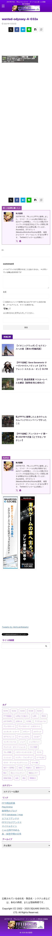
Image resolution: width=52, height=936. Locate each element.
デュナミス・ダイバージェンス (15, 747)
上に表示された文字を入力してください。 (19, 313)
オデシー (26, 731)
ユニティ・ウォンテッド (24, 757)
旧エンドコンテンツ (18, 773)
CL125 (22, 711)
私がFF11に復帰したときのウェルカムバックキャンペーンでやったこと (31, 420)
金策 (17, 778)
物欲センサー (33, 773)
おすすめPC (8, 721)
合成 (20, 768)
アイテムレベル (40, 721)
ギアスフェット (9, 737)
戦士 (5, 773)
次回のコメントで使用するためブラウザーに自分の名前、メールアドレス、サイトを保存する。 (24, 303)
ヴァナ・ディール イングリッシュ (16, 762)
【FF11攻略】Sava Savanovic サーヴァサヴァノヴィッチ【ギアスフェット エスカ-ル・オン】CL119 (32, 365)
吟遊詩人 (29, 768)
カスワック (37, 731)
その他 (28, 721)
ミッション (7, 757)
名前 (4, 292)
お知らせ (19, 721)
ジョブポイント (34, 742)
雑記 (24, 778)
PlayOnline (7, 807)
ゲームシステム (24, 737)
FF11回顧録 (8, 716)
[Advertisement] (26, 43)
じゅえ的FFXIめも (11, 830)
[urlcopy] (41, 29)
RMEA (44, 716)
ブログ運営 (33, 747)
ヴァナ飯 (35, 762)
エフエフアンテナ (10, 818)
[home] (20, 241)
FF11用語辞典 (8, 803)
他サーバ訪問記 (9, 768)
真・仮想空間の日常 (11, 834)
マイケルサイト (9, 826)
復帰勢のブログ (9, 811)
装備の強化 (7, 778)
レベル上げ (41, 757)
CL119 (6, 711)
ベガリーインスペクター (24, 752)
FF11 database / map (12, 814)
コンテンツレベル (10, 742)
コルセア (36, 737)
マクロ (39, 752)
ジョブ (22, 742)
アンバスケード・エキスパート (30, 726)
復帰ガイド (40, 768)
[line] (29, 29)
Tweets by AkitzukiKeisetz (15, 627)
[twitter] (10, 29)
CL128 (31, 711)
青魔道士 (33, 778)
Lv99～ (35, 716)
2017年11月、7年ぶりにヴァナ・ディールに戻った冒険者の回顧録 (26, 919)
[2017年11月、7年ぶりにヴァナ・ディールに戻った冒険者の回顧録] (26, 9)
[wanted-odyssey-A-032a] (23, 29)
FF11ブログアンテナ (12, 822)
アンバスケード (9, 726)
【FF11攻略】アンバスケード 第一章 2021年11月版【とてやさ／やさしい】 (31, 436)
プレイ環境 (7, 752)
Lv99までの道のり (22, 716)
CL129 (39, 711)
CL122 (14, 711)
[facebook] (17, 29)
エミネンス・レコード (11, 731)
